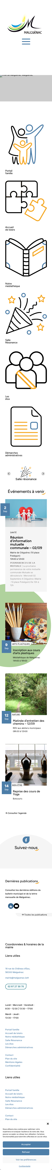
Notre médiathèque (15, 1036)
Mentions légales (13, 1062)
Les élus (9, 1043)
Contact (9, 1055)
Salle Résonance (13, 1040)
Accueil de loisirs (13, 1033)
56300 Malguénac (14, 972)
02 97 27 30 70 (16, 986)
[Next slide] (43, 474)
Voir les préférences (26, 1159)
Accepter (26, 1144)
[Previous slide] (9, 474)
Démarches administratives (19, 1047)
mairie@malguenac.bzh (17, 977)
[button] (47, 1123)
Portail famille (12, 1029)
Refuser (26, 1152)
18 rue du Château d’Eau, (17, 968)
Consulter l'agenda (17, 813)
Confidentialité (24, 1166)
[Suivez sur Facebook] (7, 996)
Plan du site (11, 1058)
